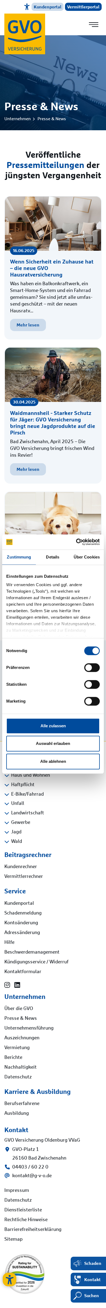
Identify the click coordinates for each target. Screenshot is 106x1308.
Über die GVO (18, 1008)
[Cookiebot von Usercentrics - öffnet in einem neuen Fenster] (76, 541)
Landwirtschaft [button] (27, 813)
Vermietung (17, 1047)
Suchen (91, 1295)
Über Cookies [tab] (87, 557)
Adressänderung (22, 932)
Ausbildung (16, 1113)
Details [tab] (52, 557)
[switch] (92, 667)
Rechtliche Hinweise (26, 1219)
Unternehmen (17, 119)
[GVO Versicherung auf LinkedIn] (17, 985)
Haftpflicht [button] (23, 784)
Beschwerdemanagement (32, 952)
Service (15, 891)
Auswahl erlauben (53, 743)
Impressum (16, 1190)
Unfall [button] (17, 803)
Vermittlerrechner (23, 876)
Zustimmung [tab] (19, 557)
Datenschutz (18, 1077)
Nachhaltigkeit (20, 1067)
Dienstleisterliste (23, 1210)
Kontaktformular (22, 971)
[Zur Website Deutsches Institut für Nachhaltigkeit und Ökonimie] (24, 1271)
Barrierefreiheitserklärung (32, 1229)
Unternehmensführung (29, 1028)
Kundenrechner (20, 866)
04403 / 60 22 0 (30, 1167)
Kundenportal (47, 6)
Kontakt (92, 1279)
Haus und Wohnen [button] (30, 775)
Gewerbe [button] (20, 822)
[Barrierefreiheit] (27, 7)
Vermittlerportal (83, 6)
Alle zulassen (53, 725)
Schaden (92, 1263)
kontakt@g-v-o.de (32, 1175)
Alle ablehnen (53, 761)
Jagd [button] (16, 832)
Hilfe (9, 942)
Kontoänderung (21, 922)
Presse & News (52, 119)
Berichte (13, 1057)
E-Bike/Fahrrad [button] (27, 794)
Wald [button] (16, 841)
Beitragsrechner (27, 854)
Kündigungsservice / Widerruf (36, 962)
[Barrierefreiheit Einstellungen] (9, 1279)
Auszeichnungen (21, 1038)
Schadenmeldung (23, 913)
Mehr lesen (28, 325)
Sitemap (13, 1239)
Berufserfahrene (21, 1103)
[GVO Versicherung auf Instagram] (7, 985)
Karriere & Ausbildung (37, 1091)
